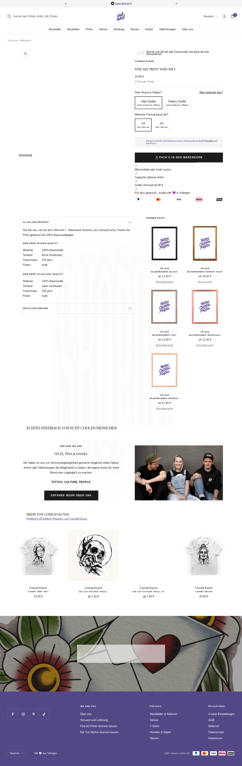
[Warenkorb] (232, 16)
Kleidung (119, 29)
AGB (211, 720)
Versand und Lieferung (94, 720)
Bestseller (55, 29)
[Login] (224, 16)
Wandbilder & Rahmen (163, 714)
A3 (162, 125)
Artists (149, 29)
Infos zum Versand (35, 308)
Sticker (103, 29)
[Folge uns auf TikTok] (44, 714)
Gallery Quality (177, 103)
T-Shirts (154, 726)
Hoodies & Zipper (160, 732)
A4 (143, 125)
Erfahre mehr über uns (71, 495)
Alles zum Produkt (36, 222)
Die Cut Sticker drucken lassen (99, 732)
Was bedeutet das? (211, 92)
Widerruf (213, 726)
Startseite (13, 40)
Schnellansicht (164, 281)
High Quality (148, 103)
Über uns (187, 29)
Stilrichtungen (167, 29)
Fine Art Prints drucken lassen (98, 726)
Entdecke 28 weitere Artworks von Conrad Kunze (56, 518)
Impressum (215, 738)
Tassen (134, 29)
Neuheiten (73, 29)
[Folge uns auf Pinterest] (33, 714)
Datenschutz (216, 732)
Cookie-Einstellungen (221, 714)
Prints (89, 29)
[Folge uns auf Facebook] (13, 714)
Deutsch (208, 16)
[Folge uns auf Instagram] (23, 714)
